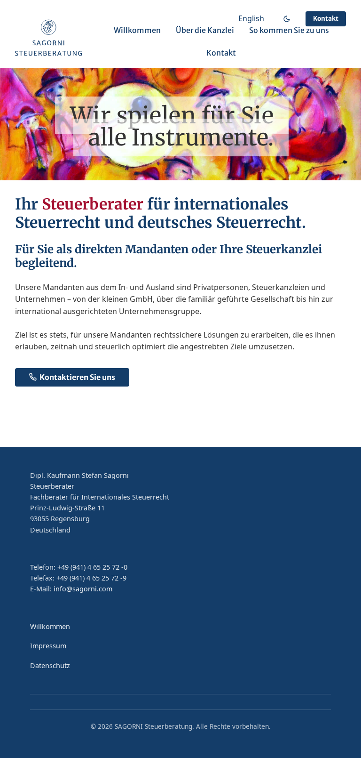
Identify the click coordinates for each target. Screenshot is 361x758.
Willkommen (137, 30)
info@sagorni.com (83, 588)
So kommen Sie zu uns (289, 30)
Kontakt (325, 19)
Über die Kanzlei (205, 30)
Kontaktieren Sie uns (77, 377)
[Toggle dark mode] (286, 18)
